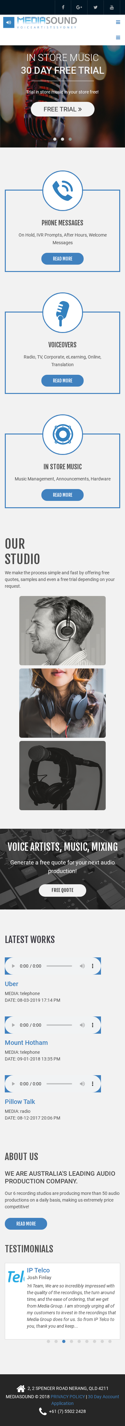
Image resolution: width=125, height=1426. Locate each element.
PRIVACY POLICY (68, 1396)
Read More (62, 258)
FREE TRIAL (61, 109)
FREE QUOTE (62, 890)
